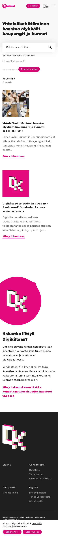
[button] (50, 47)
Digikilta (33, 487)
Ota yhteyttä (36, 501)
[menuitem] (15, 474)
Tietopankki (9, 487)
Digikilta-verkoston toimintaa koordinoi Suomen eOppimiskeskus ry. (23, 518)
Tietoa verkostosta (39, 496)
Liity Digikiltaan (37, 492)
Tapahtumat (36, 474)
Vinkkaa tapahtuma (40, 478)
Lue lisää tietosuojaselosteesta (22, 525)
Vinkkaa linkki (10, 492)
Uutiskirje (34, 470)
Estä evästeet (32, 532)
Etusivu (6, 464)
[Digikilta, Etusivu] (8, 6)
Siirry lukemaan (13, 156)
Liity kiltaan (33, 6)
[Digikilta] (14, 449)
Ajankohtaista (37, 464)
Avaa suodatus (29, 69)
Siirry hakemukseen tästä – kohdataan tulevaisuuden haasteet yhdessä (27, 391)
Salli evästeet (12, 532)
